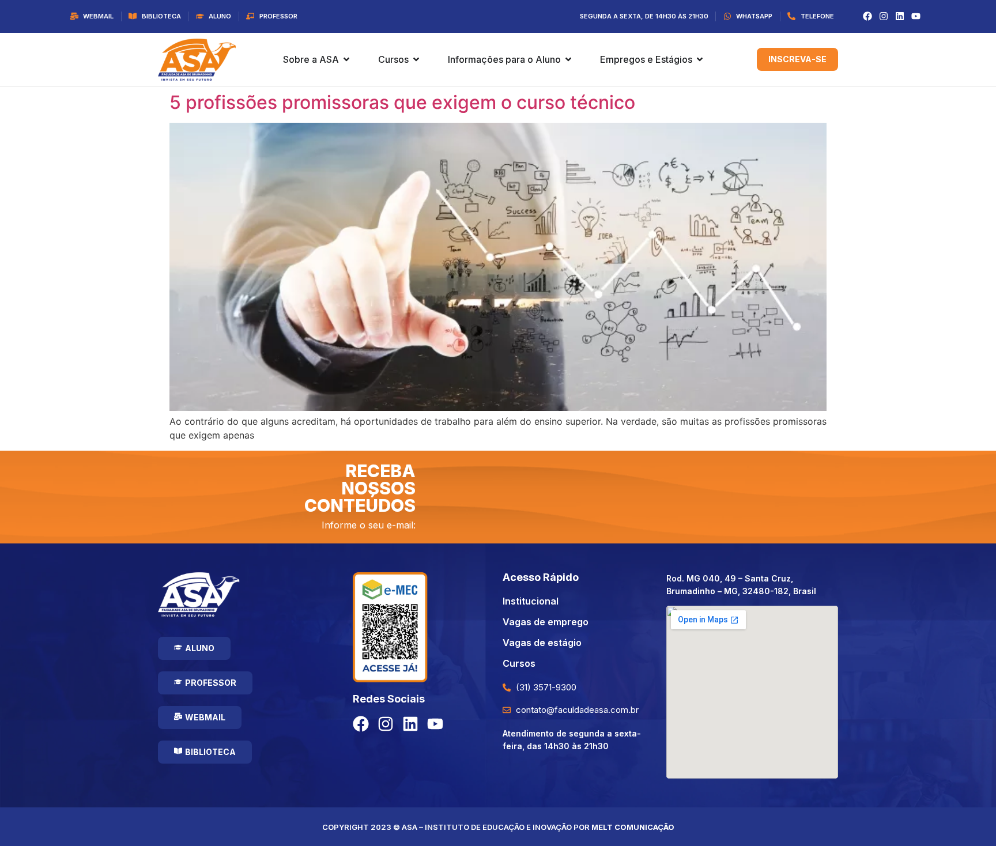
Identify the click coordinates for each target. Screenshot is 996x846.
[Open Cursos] (416, 59)
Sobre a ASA (311, 59)
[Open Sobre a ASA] (346, 59)
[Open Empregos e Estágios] (699, 59)
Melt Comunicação (632, 827)
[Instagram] (883, 16)
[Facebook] (867, 16)
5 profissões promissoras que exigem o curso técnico (402, 102)
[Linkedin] (899, 16)
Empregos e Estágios (646, 59)
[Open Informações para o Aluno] (568, 59)
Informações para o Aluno (504, 59)
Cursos (393, 59)
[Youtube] (915, 16)
